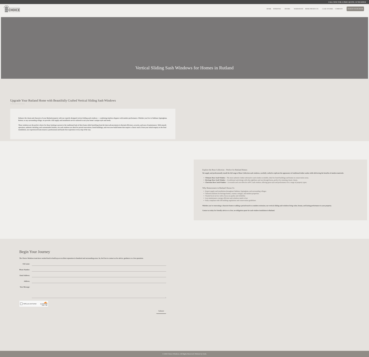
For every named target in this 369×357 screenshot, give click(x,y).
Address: (27, 281)
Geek (204, 354)
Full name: (26, 264)
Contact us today (208, 210)
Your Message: (25, 287)
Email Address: (25, 275)
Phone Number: (24, 270)
